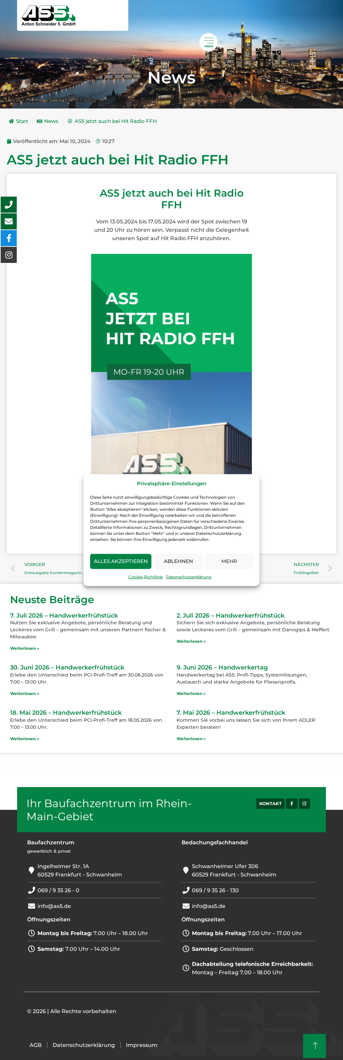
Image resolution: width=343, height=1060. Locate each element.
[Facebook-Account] (291, 803)
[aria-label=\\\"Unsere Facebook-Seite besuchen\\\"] (9, 238)
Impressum (141, 1045)
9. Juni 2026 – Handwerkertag (222, 667)
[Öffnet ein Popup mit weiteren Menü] (208, 42)
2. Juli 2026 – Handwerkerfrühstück (230, 615)
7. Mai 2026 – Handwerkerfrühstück (231, 712)
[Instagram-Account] (304, 803)
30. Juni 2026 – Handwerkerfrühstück (67, 667)
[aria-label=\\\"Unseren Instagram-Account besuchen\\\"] (9, 255)
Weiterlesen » (24, 648)
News (171, 77)
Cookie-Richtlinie (145, 576)
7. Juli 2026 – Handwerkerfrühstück (64, 615)
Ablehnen (178, 561)
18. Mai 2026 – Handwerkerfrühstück (66, 712)
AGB (35, 1045)
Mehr (229, 561)
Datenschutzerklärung (188, 576)
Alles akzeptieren (121, 561)
